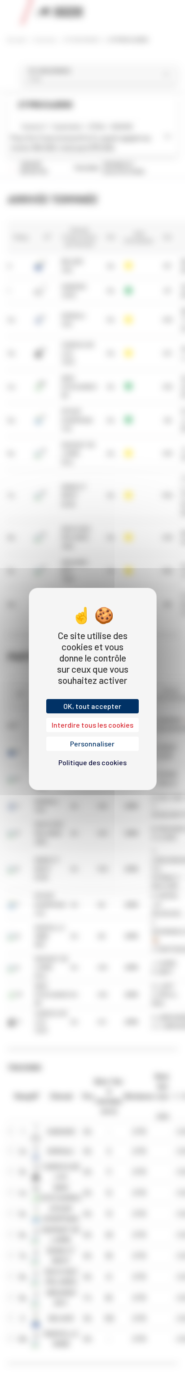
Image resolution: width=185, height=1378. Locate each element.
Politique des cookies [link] (92, 762)
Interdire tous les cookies (92, 725)
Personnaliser (92, 743)
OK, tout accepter (92, 706)
